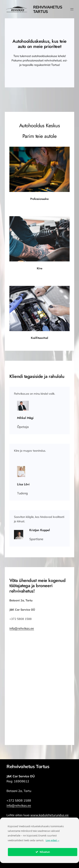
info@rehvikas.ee (21, 628)
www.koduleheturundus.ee (49, 815)
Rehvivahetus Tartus (47, 9)
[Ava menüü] (72, 9)
